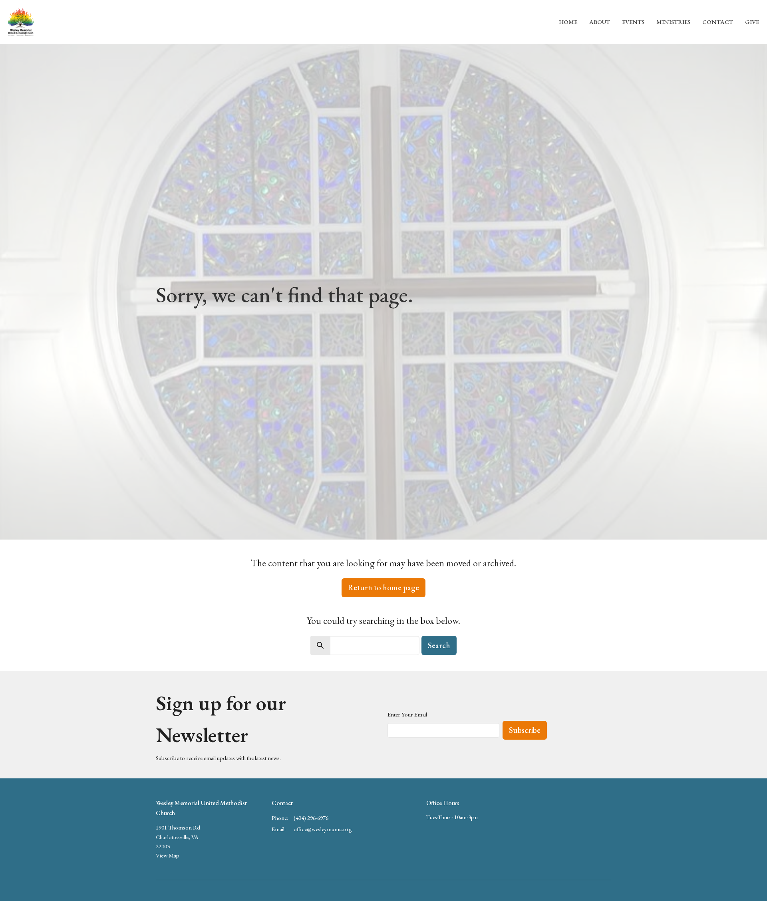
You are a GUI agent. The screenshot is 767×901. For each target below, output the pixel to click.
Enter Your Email (407, 714)
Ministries (673, 22)
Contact (717, 22)
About (599, 22)
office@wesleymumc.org (323, 829)
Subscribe (524, 730)
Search (439, 645)
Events (633, 22)
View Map (167, 855)
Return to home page (383, 587)
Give (752, 22)
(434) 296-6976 (311, 818)
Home (568, 22)
